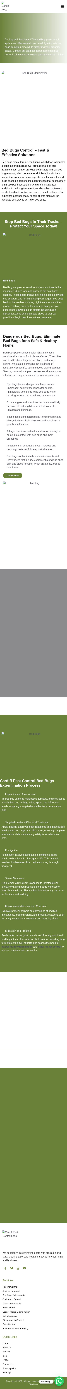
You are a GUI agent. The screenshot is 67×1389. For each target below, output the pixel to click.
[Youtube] (24, 1268)
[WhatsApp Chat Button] (59, 1381)
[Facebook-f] (5, 1268)
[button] (63, 7)
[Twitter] (11, 1268)
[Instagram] (18, 1268)
